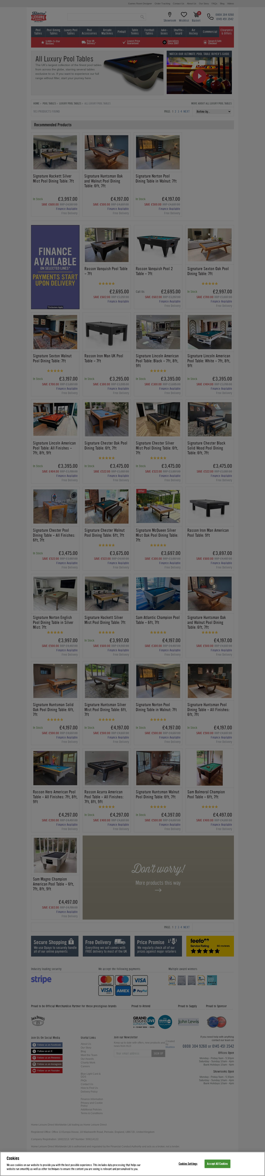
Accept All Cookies (217, 1164)
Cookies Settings (188, 1164)
